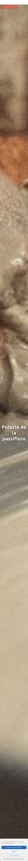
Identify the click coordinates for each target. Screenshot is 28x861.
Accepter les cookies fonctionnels (14, 847)
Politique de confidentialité (18, 859)
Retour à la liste (9, 7)
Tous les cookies (14, 855)
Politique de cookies (8, 859)
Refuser (14, 851)
